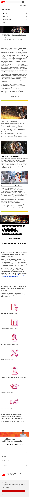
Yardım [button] (4, 465)
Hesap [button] (24, 5)
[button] (7, 494)
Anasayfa (5, 13)
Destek (5, 22)
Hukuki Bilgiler (10, 473)
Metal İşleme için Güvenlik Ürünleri (10, 156)
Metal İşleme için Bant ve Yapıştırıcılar (11, 185)
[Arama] (23, 2)
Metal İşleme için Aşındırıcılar (9, 121)
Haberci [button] (4, 456)
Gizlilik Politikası (17, 473)
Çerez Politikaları (10, 474)
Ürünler (5, 16)
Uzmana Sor (15, 96)
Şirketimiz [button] (5, 452)
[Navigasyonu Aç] (27, 1)
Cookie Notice (5, 487)
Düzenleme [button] (5, 460)
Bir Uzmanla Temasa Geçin (14, 444)
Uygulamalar (7, 19)
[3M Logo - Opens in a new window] (3, 2)
